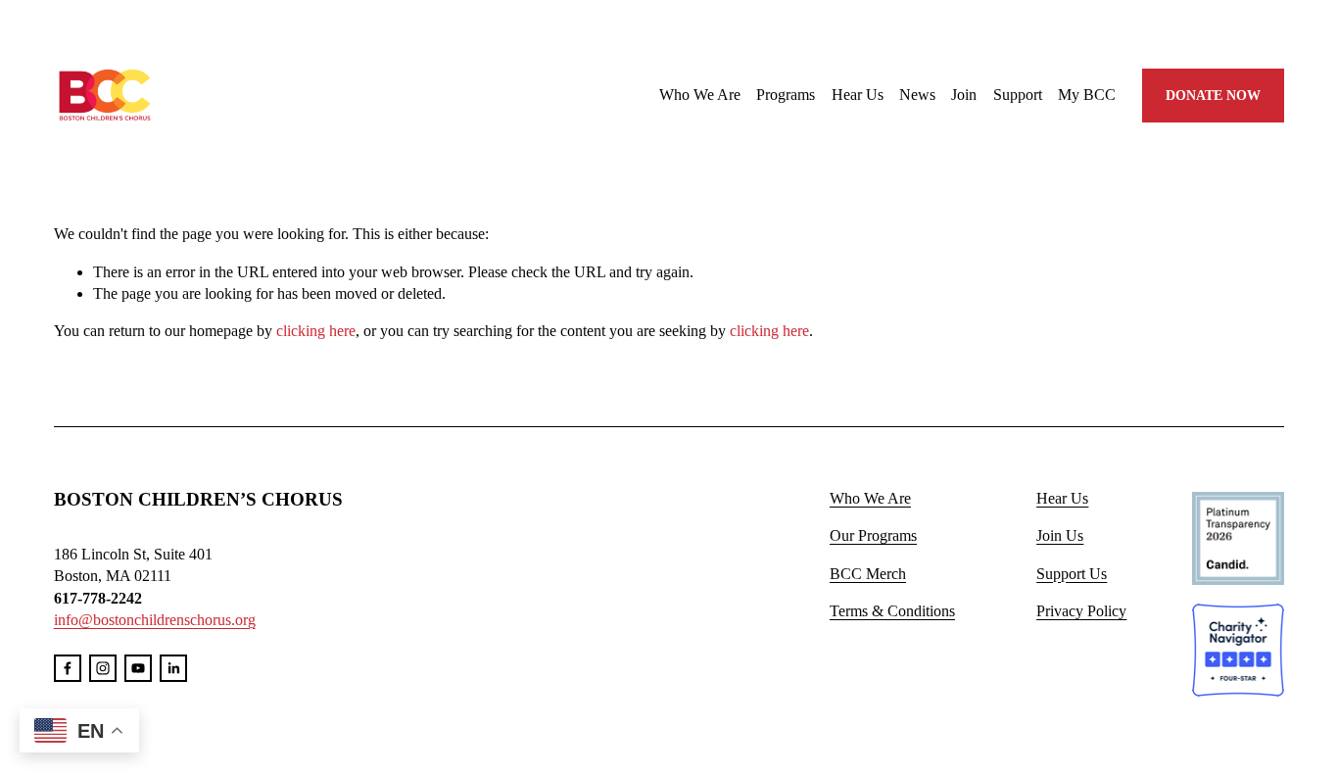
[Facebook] (67, 668)
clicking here (316, 330)
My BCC (1087, 94)
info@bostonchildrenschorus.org (155, 619)
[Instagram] (103, 668)
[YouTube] (138, 668)
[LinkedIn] (173, 668)
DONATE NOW (1213, 95)
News (917, 94)
